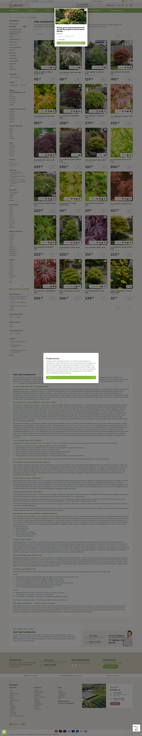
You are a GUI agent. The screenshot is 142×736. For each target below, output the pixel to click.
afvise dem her (77, 371)
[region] (71, 368)
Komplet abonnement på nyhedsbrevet (71, 43)
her (70, 373)
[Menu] (139, 725)
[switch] (136, 730)
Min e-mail (59, 33)
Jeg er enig (61, 39)
